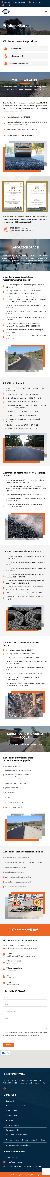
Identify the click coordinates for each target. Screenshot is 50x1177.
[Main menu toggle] (46, 11)
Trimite (8, 1044)
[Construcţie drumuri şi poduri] (25, 63)
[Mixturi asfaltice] (25, 48)
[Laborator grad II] (25, 56)
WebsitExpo (35, 1175)
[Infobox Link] (25, 962)
